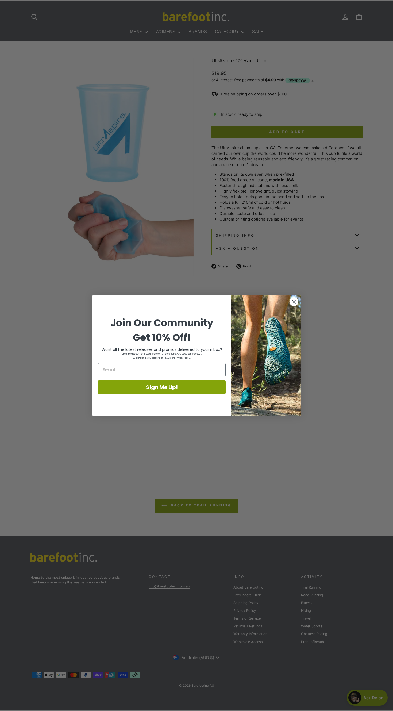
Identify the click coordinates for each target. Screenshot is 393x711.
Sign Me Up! (162, 387)
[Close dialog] (294, 301)
